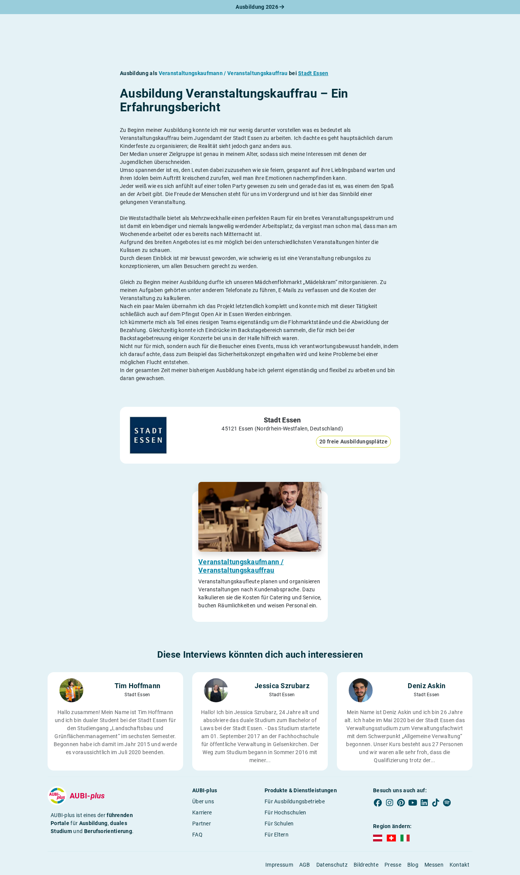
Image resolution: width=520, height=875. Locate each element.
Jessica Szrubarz (282, 686)
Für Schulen (279, 823)
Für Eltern (277, 835)
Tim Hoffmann (138, 686)
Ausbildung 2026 (257, 7)
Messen (433, 865)
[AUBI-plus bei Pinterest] (401, 803)
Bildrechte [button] (366, 865)
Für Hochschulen (285, 812)
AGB (304, 865)
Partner (201, 823)
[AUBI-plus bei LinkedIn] (424, 803)
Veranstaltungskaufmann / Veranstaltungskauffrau (241, 566)
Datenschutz (332, 865)
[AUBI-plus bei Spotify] (447, 803)
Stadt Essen (313, 73)
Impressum (279, 865)
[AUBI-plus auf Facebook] (378, 803)
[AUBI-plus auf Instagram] (389, 803)
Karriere (202, 812)
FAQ (197, 835)
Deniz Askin (426, 686)
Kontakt (459, 865)
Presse (392, 865)
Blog (412, 865)
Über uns (203, 801)
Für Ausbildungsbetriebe (295, 801)
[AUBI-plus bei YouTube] (413, 803)
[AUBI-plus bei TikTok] (435, 803)
